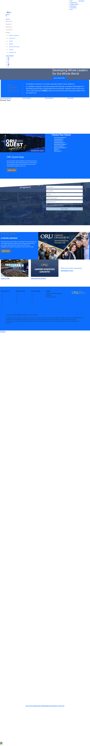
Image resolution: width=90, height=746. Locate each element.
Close (7, 19)
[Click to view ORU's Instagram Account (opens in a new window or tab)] (79, 295)
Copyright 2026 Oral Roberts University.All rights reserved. (54, 295)
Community (35, 291)
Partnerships (6, 307)
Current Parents (22, 303)
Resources (5, 291)
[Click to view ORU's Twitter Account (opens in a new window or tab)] (77, 295)
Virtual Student (58, 139)
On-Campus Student (59, 137)
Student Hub (12, 52)
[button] (1, 743)
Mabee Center (37, 302)
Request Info (73, 2)
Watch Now (6, 251)
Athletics (8, 32)
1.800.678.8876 (10, 56)
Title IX (5, 295)
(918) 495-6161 (79, 301)
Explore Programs (14, 35)
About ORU (9, 21)
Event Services (37, 305)
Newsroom (73, 6)
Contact (5, 298)
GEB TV (35, 303)
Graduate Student (59, 142)
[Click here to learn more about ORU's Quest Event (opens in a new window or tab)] (22, 143)
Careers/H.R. (6, 293)
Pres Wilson (73, 7)
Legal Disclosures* (51, 304)
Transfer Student (58, 146)
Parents (11, 49)
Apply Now (81, 1)
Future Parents (22, 302)
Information (20, 291)
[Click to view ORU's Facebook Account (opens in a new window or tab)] (75, 295)
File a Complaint (37, 293)
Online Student (58, 141)
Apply (19, 298)
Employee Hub (37, 297)
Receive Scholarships (59, 147)
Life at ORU (9, 30)
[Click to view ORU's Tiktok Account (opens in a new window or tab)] (83, 295)
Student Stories (74, 4)
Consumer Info (7, 297)
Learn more (11, 170)
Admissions (9, 27)
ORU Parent (57, 151)
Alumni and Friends (14, 47)
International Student (60, 144)
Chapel (11, 41)
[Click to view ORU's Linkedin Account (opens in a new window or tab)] (73, 295)
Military (11, 44)
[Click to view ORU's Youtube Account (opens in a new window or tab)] (81, 295)
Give (71, 9)
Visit (71, 1)
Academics (8, 24)
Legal (48, 291)
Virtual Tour (12, 38)
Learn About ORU (59, 78)
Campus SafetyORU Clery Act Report (7, 301)
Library (35, 300)
